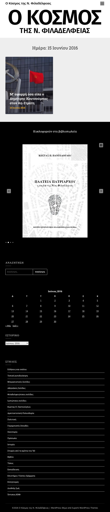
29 (41, 321)
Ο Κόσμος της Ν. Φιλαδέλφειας (28, 3)
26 (97, 316)
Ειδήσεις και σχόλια (16, 369)
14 (27, 311)
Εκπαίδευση (13, 469)
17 (69, 311)
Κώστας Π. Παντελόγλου (19, 406)
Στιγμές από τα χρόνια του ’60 (21, 450)
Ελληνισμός (13, 482)
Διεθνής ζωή (13, 488)
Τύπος (10, 463)
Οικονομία (12, 431)
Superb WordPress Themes (85, 507)
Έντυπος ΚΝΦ (13, 494)
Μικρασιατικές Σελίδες (18, 381)
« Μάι (8, 325)
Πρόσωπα (12, 438)
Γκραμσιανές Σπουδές (17, 425)
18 (83, 311)
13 (12, 311)
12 (97, 305)
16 (55, 311)
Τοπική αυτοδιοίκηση (17, 375)
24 (69, 316)
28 (27, 321)
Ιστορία (11, 444)
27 (12, 321)
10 (69, 305)
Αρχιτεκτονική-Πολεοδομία (20, 413)
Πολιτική (11, 419)
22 (41, 316)
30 (55, 321)
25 (83, 316)
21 (27, 316)
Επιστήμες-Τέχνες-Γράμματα (21, 475)
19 (97, 311)
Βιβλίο (10, 457)
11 (83, 305)
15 (41, 311)
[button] (9, 191)
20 (12, 316)
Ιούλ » (15, 325)
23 (55, 316)
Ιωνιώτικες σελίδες (16, 400)
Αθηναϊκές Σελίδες (16, 388)
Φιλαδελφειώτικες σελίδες (20, 394)
